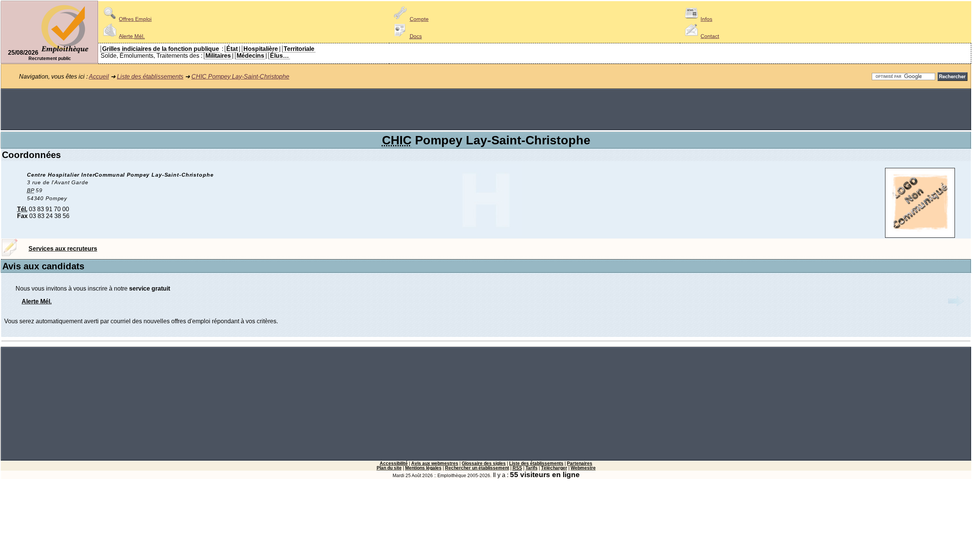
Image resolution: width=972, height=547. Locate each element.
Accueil (99, 76)
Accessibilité (394, 463)
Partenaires (579, 463)
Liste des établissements (150, 76)
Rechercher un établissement (477, 468)
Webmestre (583, 468)
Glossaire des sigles (484, 463)
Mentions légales (423, 468)
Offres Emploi (135, 19)
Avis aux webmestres (434, 463)
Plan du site (389, 468)
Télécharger (554, 468)
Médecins (250, 55)
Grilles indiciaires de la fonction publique (160, 49)
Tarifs (531, 468)
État (232, 49)
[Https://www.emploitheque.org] (65, 52)
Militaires (218, 55)
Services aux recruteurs (62, 248)
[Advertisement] (486, 109)
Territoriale (299, 49)
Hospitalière (260, 49)
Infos (706, 19)
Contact (710, 36)
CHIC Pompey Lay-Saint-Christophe (240, 76)
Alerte (132, 36)
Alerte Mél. (37, 301)
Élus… (279, 55)
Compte (419, 19)
